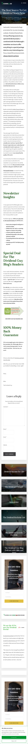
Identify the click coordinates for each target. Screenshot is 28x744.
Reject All (14, 741)
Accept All (14, 737)
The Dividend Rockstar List (14, 517)
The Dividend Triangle (14, 487)
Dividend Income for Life (14, 471)
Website (5, 445)
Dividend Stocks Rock (8, 636)
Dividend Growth (7, 17)
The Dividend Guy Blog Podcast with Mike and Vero (14, 550)
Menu (24, 3)
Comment (5, 406)
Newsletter (14, 502)
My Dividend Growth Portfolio (14, 534)
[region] (14, 735)
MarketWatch (11, 117)
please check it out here (11, 56)
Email (4, 437)
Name (5, 429)
